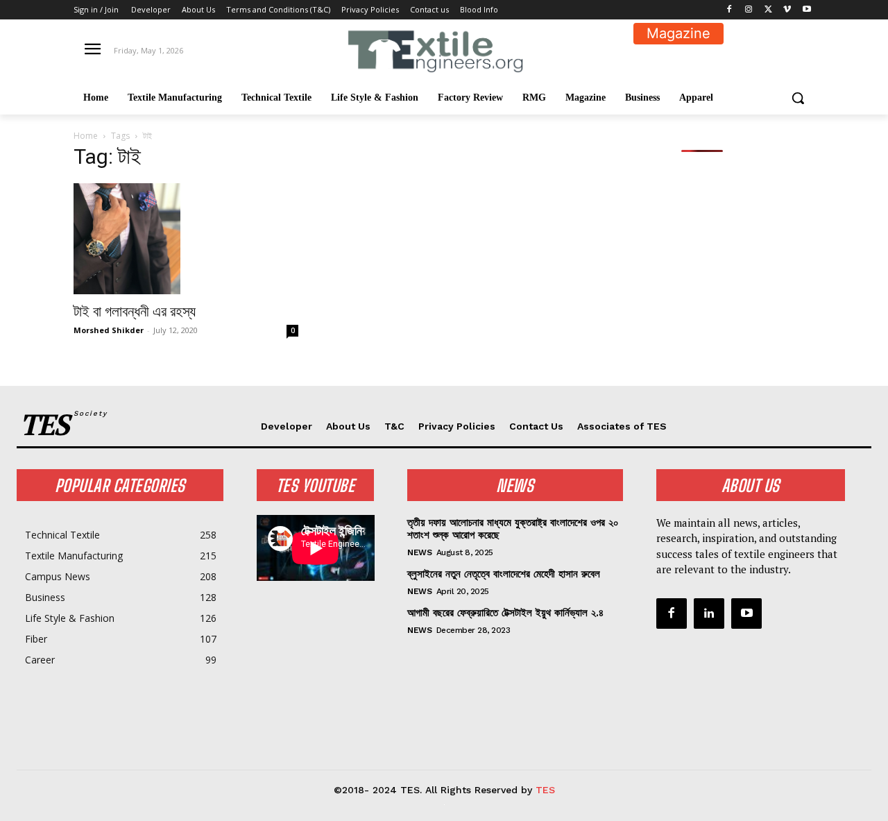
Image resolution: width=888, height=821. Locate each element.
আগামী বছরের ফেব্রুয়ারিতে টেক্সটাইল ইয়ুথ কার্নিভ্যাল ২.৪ (505, 613)
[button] (797, 98)
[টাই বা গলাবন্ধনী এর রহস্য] (186, 238)
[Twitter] (768, 10)
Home (86, 136)
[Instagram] (749, 10)
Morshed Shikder (109, 330)
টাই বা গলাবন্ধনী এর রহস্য (135, 311)
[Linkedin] (709, 613)
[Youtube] (806, 10)
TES (545, 789)
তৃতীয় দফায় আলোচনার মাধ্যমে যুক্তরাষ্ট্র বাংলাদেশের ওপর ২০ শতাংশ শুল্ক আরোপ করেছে (513, 528)
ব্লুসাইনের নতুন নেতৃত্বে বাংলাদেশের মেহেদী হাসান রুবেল (503, 574)
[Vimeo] (787, 10)
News (419, 552)
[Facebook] (729, 10)
